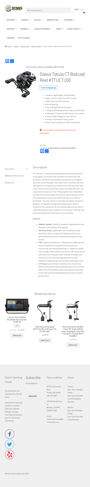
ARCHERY (11, 29)
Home (10, 46)
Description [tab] (9, 169)
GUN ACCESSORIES (42, 29)
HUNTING (11, 20)
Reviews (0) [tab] (9, 182)
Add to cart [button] (17, 335)
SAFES (58, 29)
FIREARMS (68, 20)
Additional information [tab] (14, 176)
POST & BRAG (24, 38)
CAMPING (11, 38)
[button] (33, 74)
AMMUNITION (52, 20)
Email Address (32, 383)
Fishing (16, 46)
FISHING (24, 20)
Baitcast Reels (36, 46)
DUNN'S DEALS (73, 29)
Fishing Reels (25, 46)
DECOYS (37, 20)
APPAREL (24, 29)
